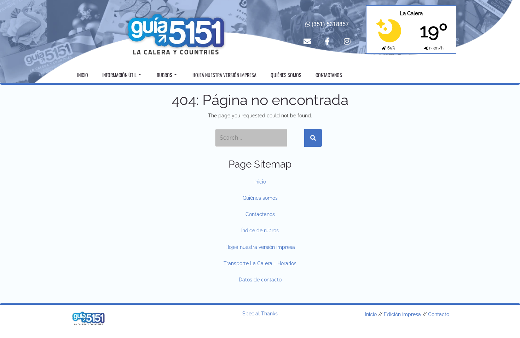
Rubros (164, 74)
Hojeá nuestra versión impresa (224, 74)
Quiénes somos (286, 74)
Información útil (119, 74)
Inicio (82, 74)
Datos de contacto (260, 279)
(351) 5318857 (329, 24)
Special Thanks (260, 313)
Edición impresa (402, 314)
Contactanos (329, 74)
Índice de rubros (260, 230)
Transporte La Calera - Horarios (260, 263)
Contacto (438, 314)
